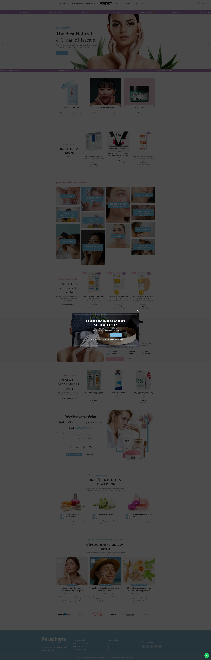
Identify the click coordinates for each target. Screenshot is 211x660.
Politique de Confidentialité (115, 339)
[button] (206, 655)
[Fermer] (138, 311)
